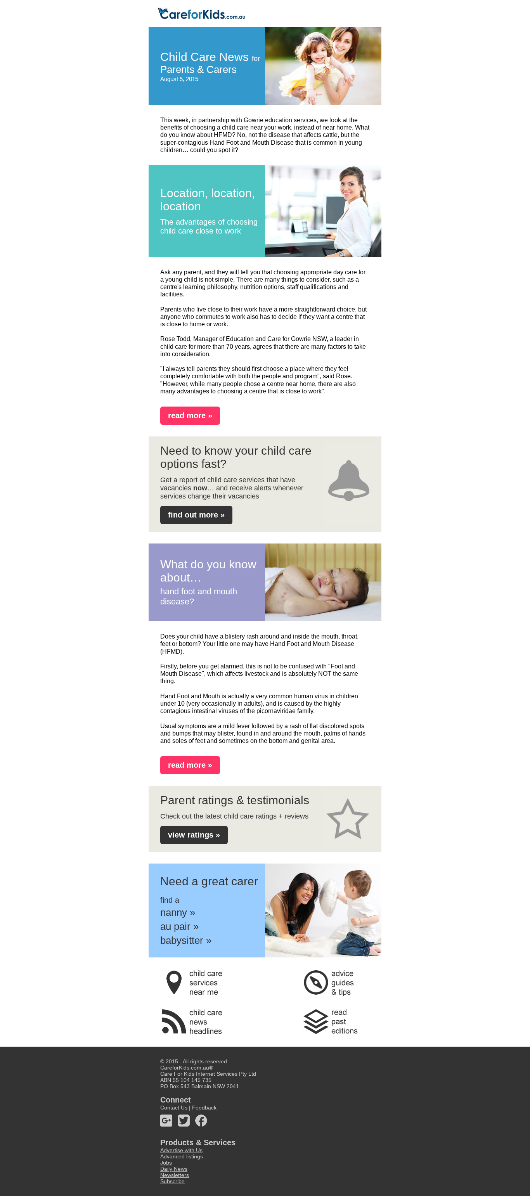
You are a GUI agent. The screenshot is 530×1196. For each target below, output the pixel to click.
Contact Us (173, 1107)
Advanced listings (181, 1156)
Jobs (166, 1163)
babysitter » (185, 940)
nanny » (177, 912)
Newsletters (174, 1175)
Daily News (173, 1169)
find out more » (196, 515)
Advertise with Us (181, 1150)
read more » (190, 415)
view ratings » (194, 835)
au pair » (179, 926)
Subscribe (172, 1181)
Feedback (204, 1107)
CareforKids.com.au (184, 1067)
